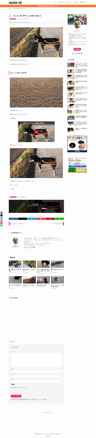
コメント (13, 351)
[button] (13, 219)
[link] (25, 247)
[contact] (82, 53)
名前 (12, 369)
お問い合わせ (58, 433)
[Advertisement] (36, 317)
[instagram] (32, 247)
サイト (12, 379)
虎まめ (15, 245)
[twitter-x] (29, 247)
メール (13, 374)
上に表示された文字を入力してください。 (19, 387)
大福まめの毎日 (12, 18)
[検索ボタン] (85, 2)
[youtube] (34, 247)
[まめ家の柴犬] (15, 2)
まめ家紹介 (77, 49)
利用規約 (37, 433)
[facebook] (27, 247)
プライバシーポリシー (44, 433)
